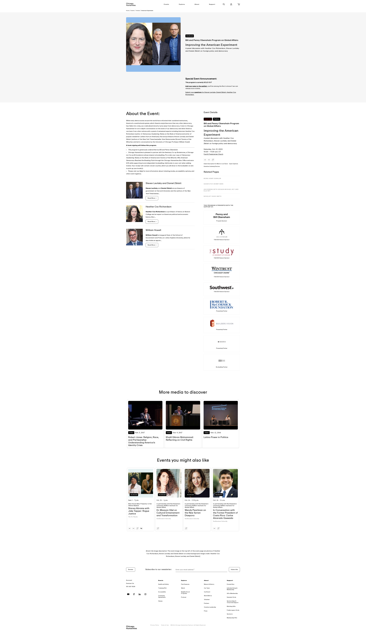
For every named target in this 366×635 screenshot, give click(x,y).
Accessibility (162, 592)
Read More (151, 198)
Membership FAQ (232, 617)
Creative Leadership (210, 607)
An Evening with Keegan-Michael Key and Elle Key (221, 190)
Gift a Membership (232, 593)
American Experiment (147, 11)
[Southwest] (222, 287)
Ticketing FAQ (162, 588)
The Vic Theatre (133, 517)
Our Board (207, 592)
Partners (206, 603)
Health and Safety (163, 584)
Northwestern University (164, 518)
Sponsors (230, 614)
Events (166, 4)
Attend (138, 10)
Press (205, 611)
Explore (182, 4)
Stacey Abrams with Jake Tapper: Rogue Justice (138, 511)
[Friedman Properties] (222, 342)
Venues (160, 601)
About (197, 4)
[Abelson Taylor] (221, 233)
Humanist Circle (231, 597)
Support (212, 4)
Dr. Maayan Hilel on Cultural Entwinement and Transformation (168, 513)
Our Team (207, 588)
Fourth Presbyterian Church (213, 154)
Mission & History (209, 584)
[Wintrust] (221, 270)
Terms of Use (165, 625)
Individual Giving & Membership (232, 588)
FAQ (141, 171)
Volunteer (207, 599)
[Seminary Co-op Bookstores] (222, 361)
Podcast (183, 597)
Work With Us (208, 595)
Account (129, 580)
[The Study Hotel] (222, 252)
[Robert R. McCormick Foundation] (221, 304)
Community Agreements (162, 596)
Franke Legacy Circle (233, 610)
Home (127, 10)
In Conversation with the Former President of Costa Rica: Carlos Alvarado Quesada (225, 514)
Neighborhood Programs (185, 592)
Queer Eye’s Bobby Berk (213, 184)
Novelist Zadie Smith (212, 196)
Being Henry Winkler (212, 178)
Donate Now (230, 584)
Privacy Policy (154, 625)
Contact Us (130, 583)
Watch (183, 588)
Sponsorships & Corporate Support (232, 601)
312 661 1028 (130, 587)
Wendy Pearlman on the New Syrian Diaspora (195, 513)
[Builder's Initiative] (222, 323)
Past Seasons (185, 584)
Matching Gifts (231, 606)
